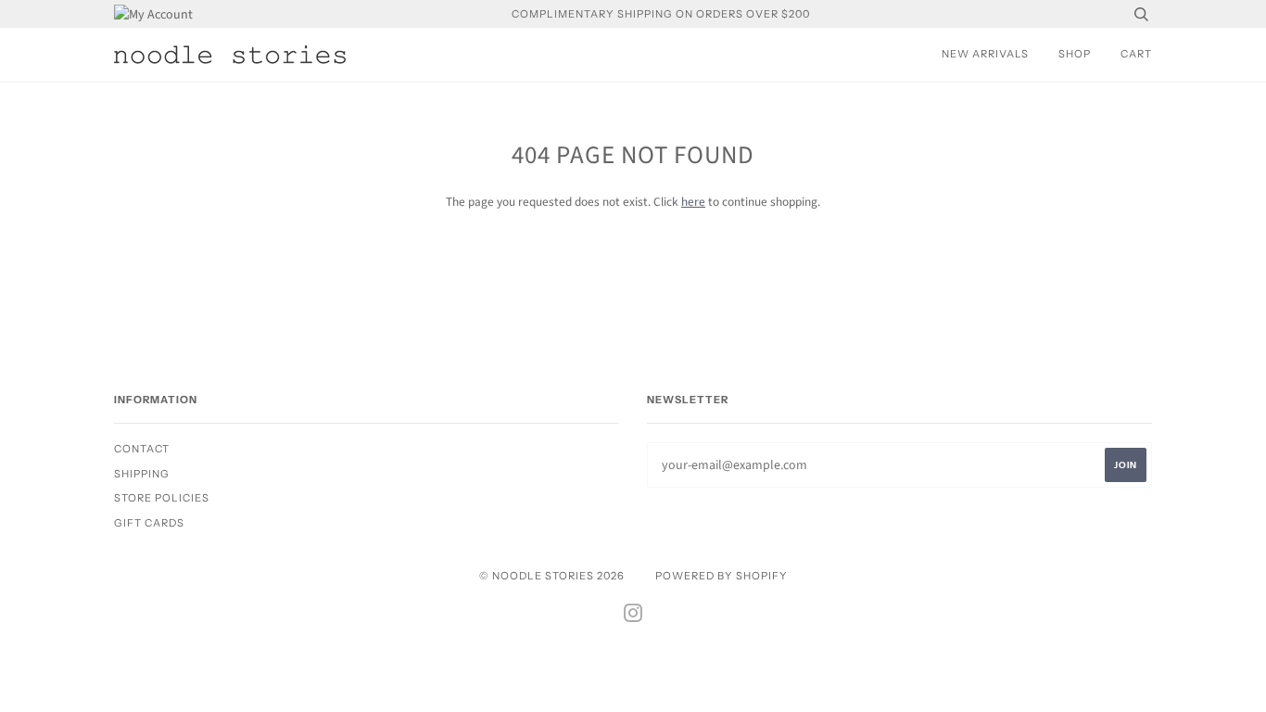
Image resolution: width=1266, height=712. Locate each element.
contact (142, 448)
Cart (1136, 53)
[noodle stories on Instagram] (633, 616)
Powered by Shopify (721, 575)
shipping (142, 473)
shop (1074, 53)
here (693, 201)
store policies (161, 497)
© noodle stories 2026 (552, 575)
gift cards (149, 522)
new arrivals (985, 53)
